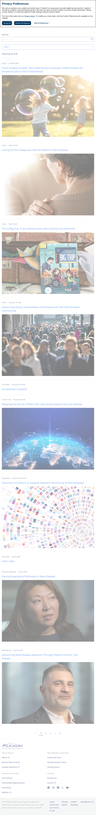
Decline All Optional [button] (22, 23)
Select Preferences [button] (41, 23)
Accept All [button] (7, 23)
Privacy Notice (29, 16)
